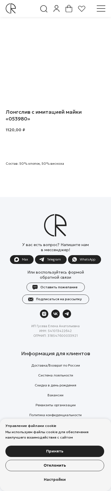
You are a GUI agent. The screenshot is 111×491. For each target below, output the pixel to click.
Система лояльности (55, 375)
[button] (101, 8)
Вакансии (55, 395)
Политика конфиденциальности (55, 415)
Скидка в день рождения (55, 385)
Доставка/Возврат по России (55, 365)
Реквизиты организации (56, 405)
